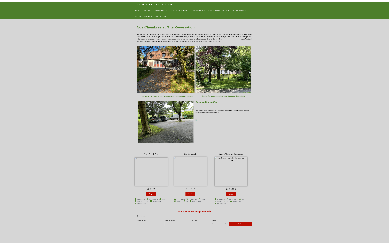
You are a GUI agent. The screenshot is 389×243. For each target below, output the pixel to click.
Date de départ (170, 220)
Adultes (194, 220)
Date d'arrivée (141, 220)
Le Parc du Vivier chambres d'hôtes (153, 4)
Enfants (213, 220)
